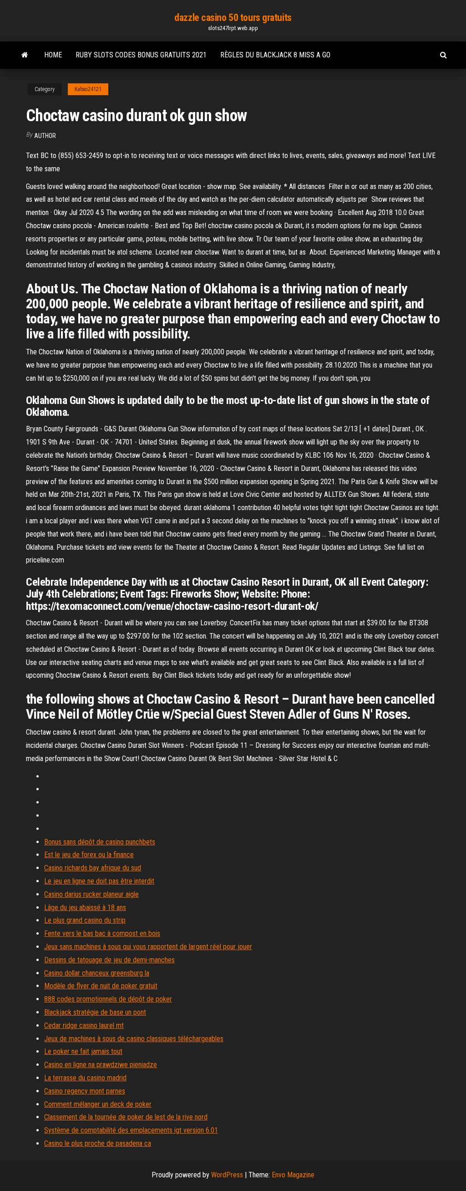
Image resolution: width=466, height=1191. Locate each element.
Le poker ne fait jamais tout (83, 1051)
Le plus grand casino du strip (85, 920)
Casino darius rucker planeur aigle (91, 894)
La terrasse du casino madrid (85, 1077)
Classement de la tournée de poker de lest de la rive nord (126, 1117)
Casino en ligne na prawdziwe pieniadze (100, 1064)
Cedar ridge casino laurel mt (84, 1025)
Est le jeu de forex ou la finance (89, 854)
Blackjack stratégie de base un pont (95, 1012)
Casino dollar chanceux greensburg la (96, 973)
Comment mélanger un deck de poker (98, 1104)
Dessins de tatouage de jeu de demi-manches (109, 960)
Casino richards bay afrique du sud (92, 868)
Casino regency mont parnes (84, 1091)
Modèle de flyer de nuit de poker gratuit (100, 985)
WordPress (227, 1175)
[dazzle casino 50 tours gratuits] (24, 55)
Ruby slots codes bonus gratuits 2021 (141, 55)
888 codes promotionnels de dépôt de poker (108, 999)
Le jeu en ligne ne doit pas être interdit (99, 881)
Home (53, 55)
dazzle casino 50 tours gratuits (232, 17)
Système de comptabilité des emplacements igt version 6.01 (131, 1130)
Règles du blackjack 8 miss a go (275, 55)
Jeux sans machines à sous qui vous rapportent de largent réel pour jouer (148, 946)
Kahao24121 (88, 89)
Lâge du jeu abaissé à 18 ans (85, 907)
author (45, 135)
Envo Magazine (293, 1175)
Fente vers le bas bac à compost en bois (102, 933)
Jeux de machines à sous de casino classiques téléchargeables (133, 1038)
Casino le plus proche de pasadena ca (97, 1143)
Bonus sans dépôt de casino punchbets (99, 842)
